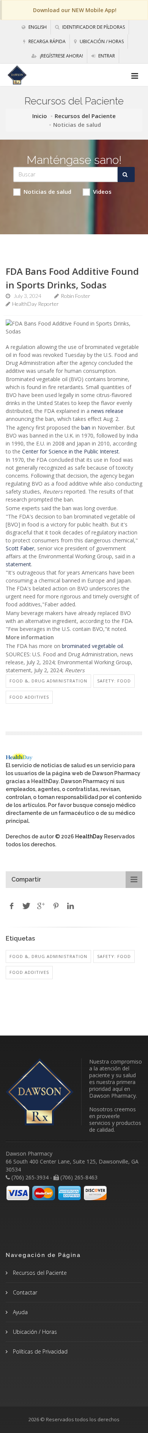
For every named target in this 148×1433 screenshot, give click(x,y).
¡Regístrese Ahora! (61, 56)
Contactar (24, 1292)
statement (18, 564)
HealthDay (89, 836)
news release (107, 410)
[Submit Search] (126, 174)
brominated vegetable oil (92, 646)
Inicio (39, 116)
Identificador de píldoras (93, 27)
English (37, 27)
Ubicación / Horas (101, 41)
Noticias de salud (47, 191)
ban (85, 427)
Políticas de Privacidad (39, 1351)
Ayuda (19, 1312)
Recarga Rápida (46, 41)
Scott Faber (20, 548)
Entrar (106, 56)
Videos (102, 191)
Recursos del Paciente (85, 116)
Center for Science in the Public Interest (70, 451)
